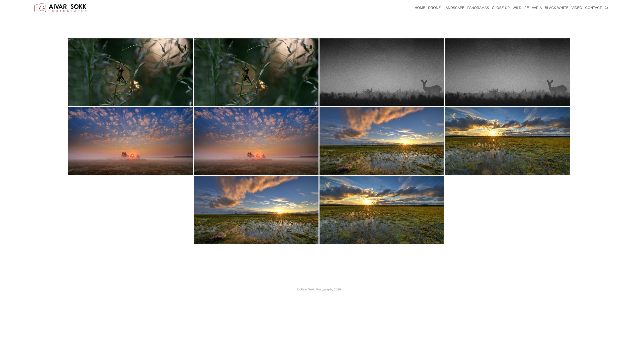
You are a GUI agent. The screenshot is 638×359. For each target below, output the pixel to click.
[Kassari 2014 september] (130, 141)
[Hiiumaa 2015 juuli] (381, 72)
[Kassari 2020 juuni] (381, 141)
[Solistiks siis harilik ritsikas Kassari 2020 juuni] (130, 72)
